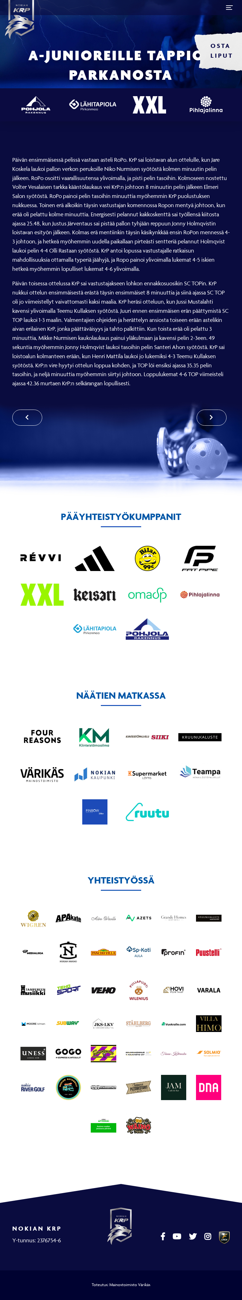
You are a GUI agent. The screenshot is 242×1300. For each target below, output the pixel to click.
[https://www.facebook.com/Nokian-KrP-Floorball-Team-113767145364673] (163, 1236)
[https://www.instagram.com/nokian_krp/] (209, 1236)
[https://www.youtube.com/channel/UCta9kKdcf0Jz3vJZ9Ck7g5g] (178, 1236)
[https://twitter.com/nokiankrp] (193, 1236)
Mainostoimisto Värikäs (129, 1284)
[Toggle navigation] (229, 8)
